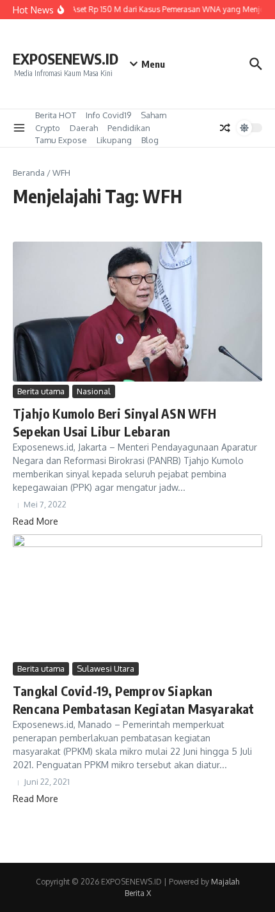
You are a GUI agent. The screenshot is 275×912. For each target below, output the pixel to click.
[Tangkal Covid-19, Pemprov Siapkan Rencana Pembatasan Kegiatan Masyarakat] (137, 596)
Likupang (114, 140)
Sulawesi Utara (105, 668)
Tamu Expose (61, 140)
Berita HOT (55, 115)
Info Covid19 (108, 115)
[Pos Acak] (225, 128)
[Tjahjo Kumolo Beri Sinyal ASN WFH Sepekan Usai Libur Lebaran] (137, 312)
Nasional (94, 391)
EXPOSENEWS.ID (65, 58)
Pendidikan (128, 128)
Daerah (84, 128)
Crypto (47, 128)
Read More (35, 521)
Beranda (29, 172)
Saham (153, 115)
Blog (150, 140)
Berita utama (41, 391)
